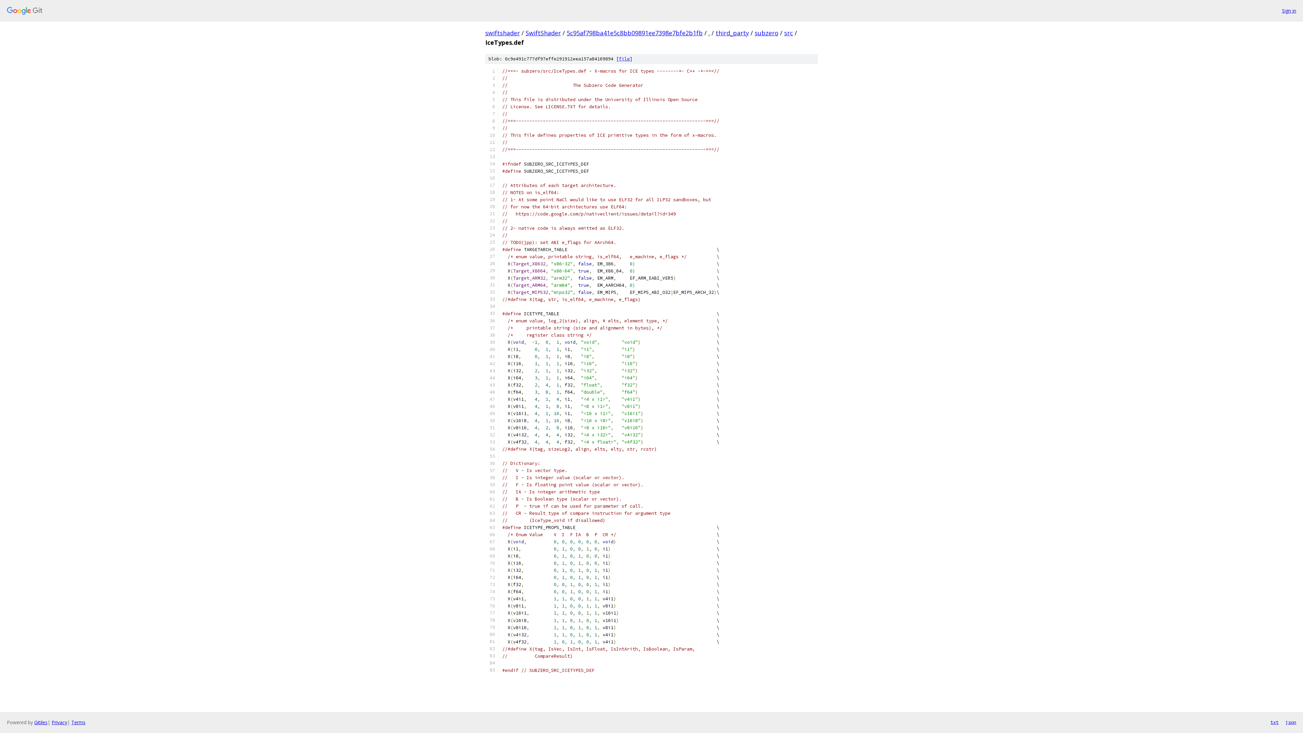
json (1290, 722)
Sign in (1289, 10)
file (624, 59)
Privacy (59, 722)
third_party (732, 33)
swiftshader (502, 33)
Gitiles (41, 722)
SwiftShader (543, 33)
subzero (766, 33)
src (788, 33)
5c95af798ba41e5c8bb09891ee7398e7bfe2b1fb (635, 33)
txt (1274, 722)
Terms (78, 722)
